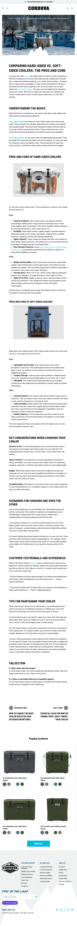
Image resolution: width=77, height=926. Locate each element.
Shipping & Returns (27, 874)
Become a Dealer (45, 872)
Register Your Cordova (28, 871)
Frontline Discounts (46, 870)
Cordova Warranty (26, 877)
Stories (61, 872)
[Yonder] (17, 784)
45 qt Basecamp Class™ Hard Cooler (15, 778)
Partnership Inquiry (46, 878)
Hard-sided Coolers (16, 121)
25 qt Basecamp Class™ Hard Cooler (52, 778)
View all (38, 843)
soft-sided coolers (24, 89)
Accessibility (63, 875)
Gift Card (24, 883)
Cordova (33, 563)
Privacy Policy (63, 878)
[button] (3, 8)
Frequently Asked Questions (26, 867)
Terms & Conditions (65, 881)
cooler (26, 76)
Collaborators (63, 870)
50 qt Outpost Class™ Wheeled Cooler (53, 826)
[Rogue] (22, 784)
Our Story (62, 867)
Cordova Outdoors (14, 913)
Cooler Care (24, 880)
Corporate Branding (46, 867)
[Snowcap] (13, 784)
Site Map (61, 884)
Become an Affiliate (46, 875)
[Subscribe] (36, 897)
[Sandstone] (9, 784)
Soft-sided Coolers (16, 137)
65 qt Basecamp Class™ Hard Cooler (15, 826)
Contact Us (24, 886)
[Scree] (4, 784)
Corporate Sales (45, 881)
